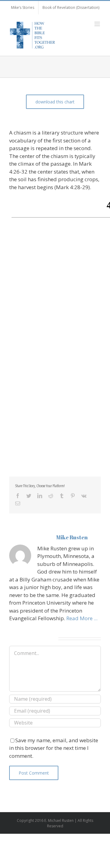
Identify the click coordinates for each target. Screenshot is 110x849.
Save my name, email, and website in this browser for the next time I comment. (53, 748)
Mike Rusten (72, 537)
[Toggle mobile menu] (97, 24)
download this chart (55, 102)
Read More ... (81, 618)
